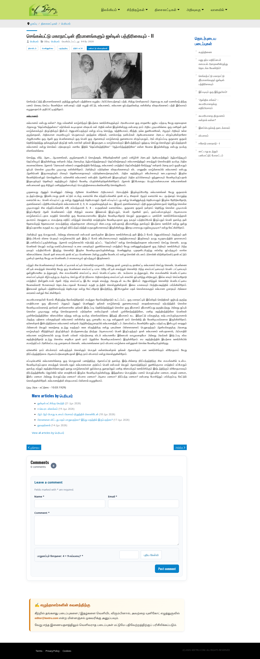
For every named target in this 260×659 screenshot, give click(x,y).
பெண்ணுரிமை (47, 48)
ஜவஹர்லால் (44, 425)
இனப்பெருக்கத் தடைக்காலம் (214, 128)
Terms (39, 650)
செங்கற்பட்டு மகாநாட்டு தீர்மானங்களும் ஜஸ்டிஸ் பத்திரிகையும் (211, 80)
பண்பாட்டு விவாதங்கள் (98, 48)
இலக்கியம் (109, 9)
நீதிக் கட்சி (78, 48)
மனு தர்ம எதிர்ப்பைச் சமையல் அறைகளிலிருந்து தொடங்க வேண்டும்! (213, 64)
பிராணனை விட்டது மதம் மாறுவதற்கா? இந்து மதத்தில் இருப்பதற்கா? (75, 419)
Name (39, 496)
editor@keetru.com (46, 618)
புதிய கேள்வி (151, 555)
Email (112, 496)
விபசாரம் (204, 135)
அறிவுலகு (194, 9)
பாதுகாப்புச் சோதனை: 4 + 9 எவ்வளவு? (60, 556)
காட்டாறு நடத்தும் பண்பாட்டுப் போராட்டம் (211, 153)
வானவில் (217, 9)
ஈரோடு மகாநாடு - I (209, 143)
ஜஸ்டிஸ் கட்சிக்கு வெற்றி (50, 403)
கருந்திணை (205, 52)
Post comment (167, 569)
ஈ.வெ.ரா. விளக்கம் (47, 408)
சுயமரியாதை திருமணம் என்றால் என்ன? (212, 118)
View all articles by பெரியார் (48, 432)
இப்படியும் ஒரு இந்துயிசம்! (213, 92)
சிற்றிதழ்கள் (136, 9)
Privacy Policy (52, 650)
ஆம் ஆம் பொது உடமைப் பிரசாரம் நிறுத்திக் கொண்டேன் (68, 414)
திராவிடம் (32, 48)
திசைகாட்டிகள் (166, 9)
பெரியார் (34, 41)
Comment (42, 512)
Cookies (67, 650)
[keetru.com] (43, 9)
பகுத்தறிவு (63, 48)
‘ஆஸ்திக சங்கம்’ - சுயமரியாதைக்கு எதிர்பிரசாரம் (208, 104)
